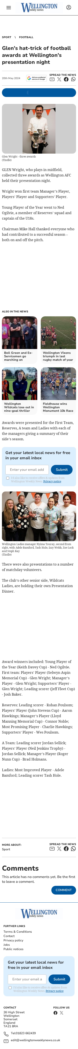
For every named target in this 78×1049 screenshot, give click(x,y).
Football (26, 37)
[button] (8, 7)
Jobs (6, 945)
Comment (64, 890)
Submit (62, 469)
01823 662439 (26, 1033)
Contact (9, 936)
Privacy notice (52, 481)
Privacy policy (13, 940)
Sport (6, 37)
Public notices (13, 949)
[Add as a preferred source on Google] (36, 78)
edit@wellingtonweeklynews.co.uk (35, 1040)
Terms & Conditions (17, 932)
